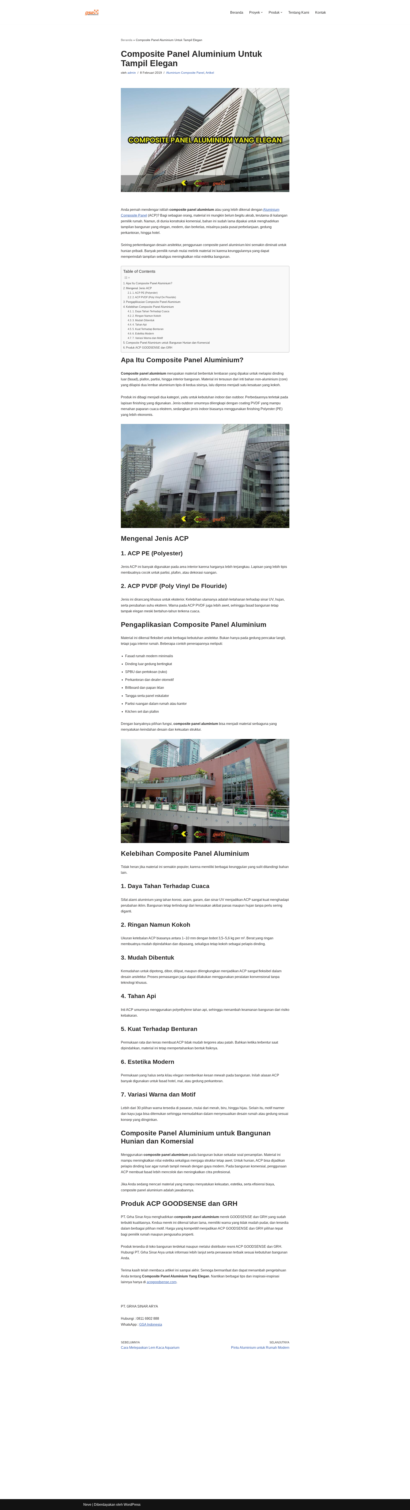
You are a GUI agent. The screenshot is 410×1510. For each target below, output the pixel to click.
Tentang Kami (298, 12)
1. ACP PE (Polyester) (145, 292)
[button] (262, 12)
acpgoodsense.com (161, 1282)
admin (131, 72)
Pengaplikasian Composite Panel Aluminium (153, 301)
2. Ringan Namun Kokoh (146, 315)
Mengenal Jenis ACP (139, 288)
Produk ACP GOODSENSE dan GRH (149, 347)
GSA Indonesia (150, 1324)
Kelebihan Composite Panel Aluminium (150, 306)
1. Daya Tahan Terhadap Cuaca (150, 311)
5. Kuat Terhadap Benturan (148, 329)
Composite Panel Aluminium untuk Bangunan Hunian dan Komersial (168, 342)
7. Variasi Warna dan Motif (147, 338)
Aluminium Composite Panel (185, 72)
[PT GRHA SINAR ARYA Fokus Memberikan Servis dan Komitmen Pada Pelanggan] (91, 12)
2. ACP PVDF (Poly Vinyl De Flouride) (154, 297)
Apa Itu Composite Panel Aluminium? (149, 283)
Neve (87, 1504)
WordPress (132, 1504)
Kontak (320, 12)
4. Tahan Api (139, 324)
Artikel (210, 72)
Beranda (236, 12)
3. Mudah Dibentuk (143, 320)
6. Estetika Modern (143, 333)
